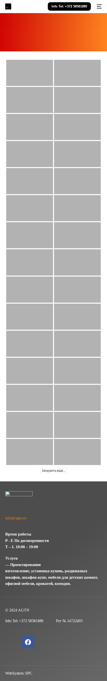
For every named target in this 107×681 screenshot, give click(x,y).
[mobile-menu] (99, 6)
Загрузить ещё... (53, 470)
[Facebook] (28, 642)
